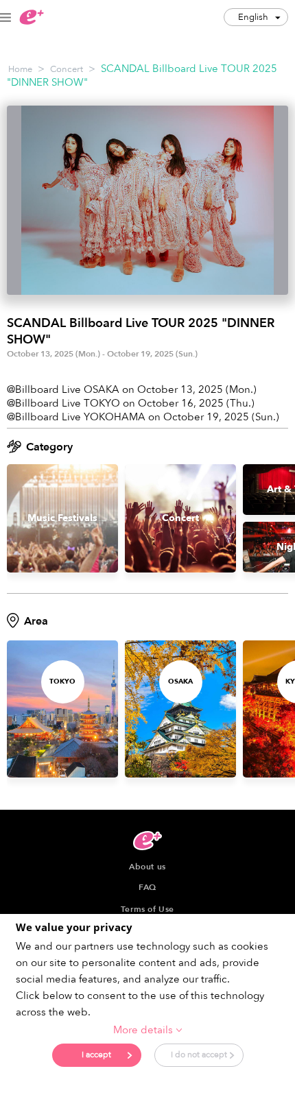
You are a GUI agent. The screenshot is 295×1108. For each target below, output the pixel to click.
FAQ (147, 887)
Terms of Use (147, 909)
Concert (66, 69)
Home (20, 69)
